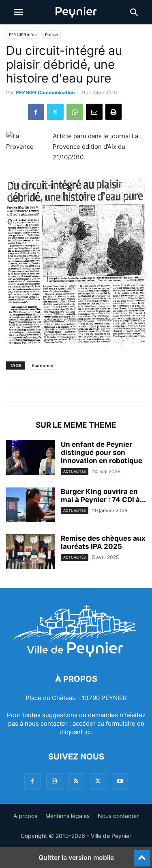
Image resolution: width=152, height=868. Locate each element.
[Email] (94, 112)
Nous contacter (118, 815)
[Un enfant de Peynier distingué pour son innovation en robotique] (30, 458)
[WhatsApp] (74, 112)
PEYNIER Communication (45, 92)
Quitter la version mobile (76, 857)
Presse (51, 34)
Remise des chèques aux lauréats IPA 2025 (103, 542)
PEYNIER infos (22, 34)
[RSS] (76, 781)
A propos (25, 815)
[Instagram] (54, 781)
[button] (18, 12)
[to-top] (142, 854)
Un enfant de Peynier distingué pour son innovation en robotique (101, 452)
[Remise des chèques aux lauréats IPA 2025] (30, 552)
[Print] (113, 112)
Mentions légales (67, 815)
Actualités (74, 471)
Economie (43, 365)
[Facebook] (36, 112)
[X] (55, 112)
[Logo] (76, 654)
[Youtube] (120, 781)
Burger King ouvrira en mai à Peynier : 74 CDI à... (103, 495)
